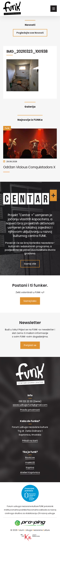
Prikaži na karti (30, 440)
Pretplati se (30, 345)
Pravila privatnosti (30, 409)
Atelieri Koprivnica (30, 472)
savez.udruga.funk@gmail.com (30, 404)
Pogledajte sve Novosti (30, 32)
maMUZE (30, 462)
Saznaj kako (30, 301)
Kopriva (30, 467)
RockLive (30, 457)
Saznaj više (30, 263)
